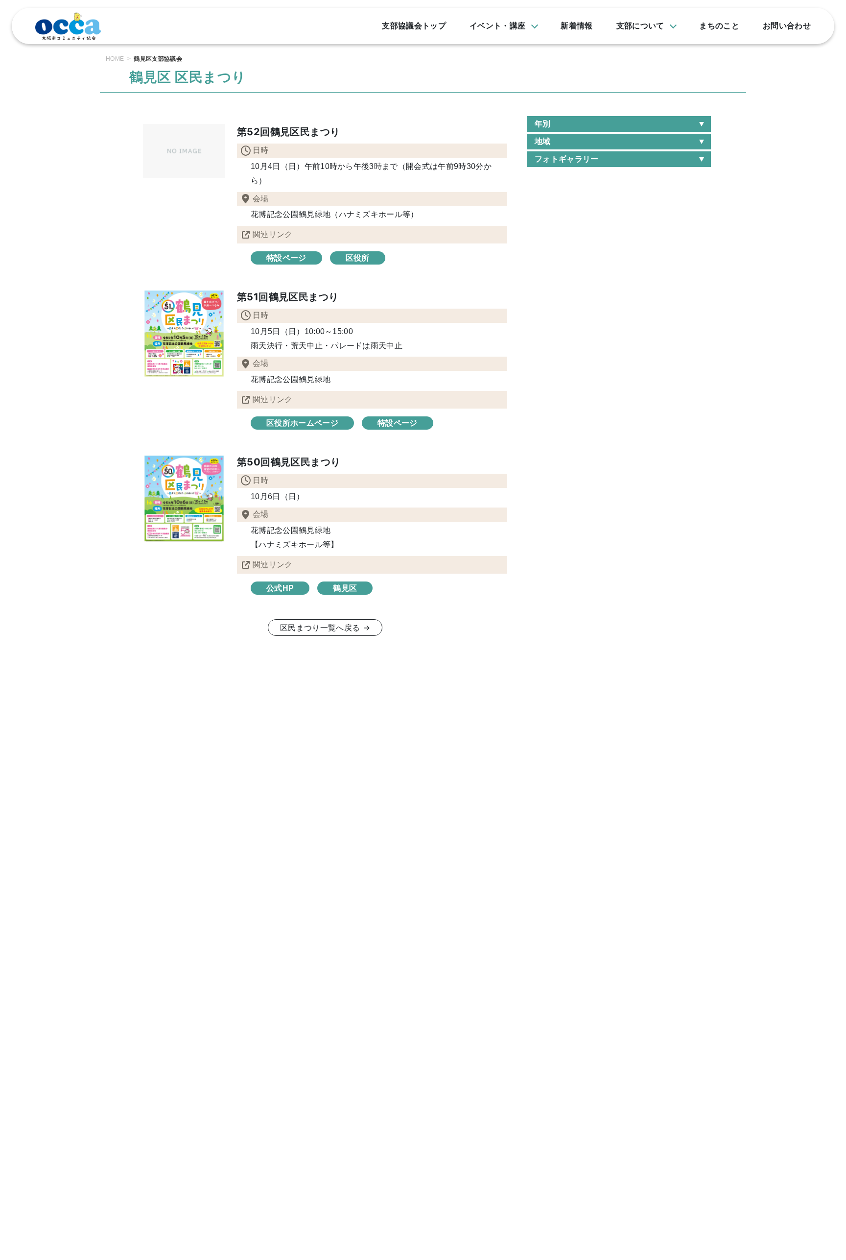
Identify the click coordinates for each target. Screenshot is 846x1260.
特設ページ (286, 258)
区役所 (358, 258)
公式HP (280, 588)
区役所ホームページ (302, 423)
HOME (115, 58)
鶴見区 (345, 588)
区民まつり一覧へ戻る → (325, 627)
